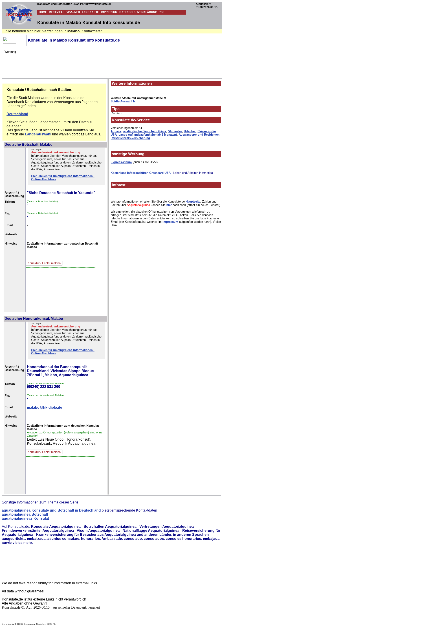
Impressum (170, 221)
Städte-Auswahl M (123, 101)
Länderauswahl (38, 134)
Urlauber (190, 131)
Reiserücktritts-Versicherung (130, 138)
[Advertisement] (85, 63)
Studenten (175, 131)
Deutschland (17, 114)
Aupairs (116, 131)
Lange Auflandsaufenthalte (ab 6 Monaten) (148, 134)
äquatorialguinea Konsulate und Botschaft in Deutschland (51, 510)
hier (169, 205)
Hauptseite (193, 201)
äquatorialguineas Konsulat (25, 518)
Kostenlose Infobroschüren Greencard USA (141, 172)
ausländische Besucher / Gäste (144, 131)
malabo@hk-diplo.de (44, 407)
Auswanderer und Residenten (199, 134)
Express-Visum (121, 162)
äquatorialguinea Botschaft (25, 514)
